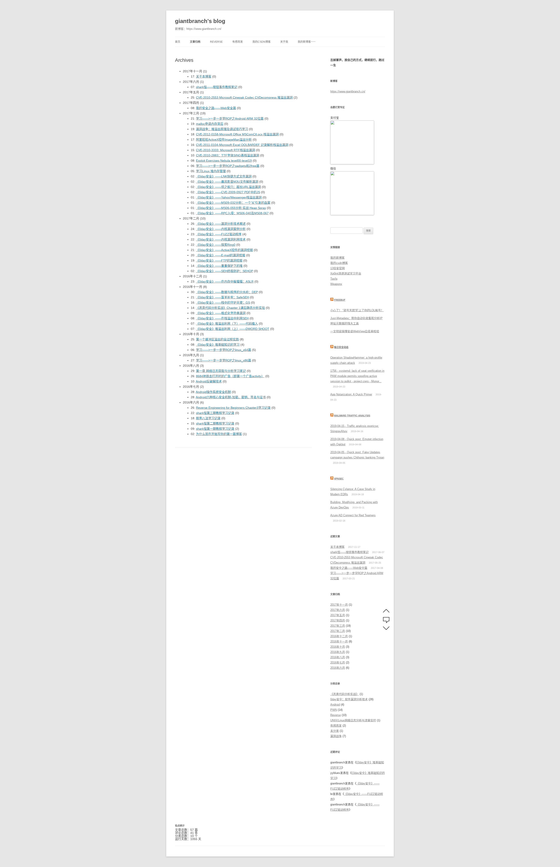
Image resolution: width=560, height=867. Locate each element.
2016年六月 (337, 667)
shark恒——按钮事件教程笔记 (216, 87)
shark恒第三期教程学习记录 (215, 413)
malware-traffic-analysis (352, 415)
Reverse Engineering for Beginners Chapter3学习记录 (233, 407)
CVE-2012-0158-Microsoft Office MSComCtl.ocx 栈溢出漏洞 (237, 134)
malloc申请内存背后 (209, 124)
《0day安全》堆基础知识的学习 (218, 344)
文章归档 (195, 41)
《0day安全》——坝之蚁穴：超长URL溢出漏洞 (228, 187)
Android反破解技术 (209, 381)
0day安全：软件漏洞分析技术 (349, 699)
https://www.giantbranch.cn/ (347, 91)
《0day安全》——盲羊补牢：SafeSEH (222, 297)
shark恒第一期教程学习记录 (215, 428)
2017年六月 (337, 610)
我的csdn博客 (339, 263)
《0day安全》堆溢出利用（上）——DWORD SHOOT (232, 329)
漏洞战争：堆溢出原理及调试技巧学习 (222, 129)
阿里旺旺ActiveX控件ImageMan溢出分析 (224, 139)
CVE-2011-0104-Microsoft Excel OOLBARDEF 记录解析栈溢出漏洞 (242, 145)
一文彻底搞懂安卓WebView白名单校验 (354, 331)
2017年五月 (337, 615)
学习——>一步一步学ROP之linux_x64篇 (223, 350)
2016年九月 (337, 652)
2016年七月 (337, 662)
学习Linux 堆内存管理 (211, 171)
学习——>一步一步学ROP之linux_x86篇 (223, 360)
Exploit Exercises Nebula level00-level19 (224, 160)
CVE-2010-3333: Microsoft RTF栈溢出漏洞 (225, 150)
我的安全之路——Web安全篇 (216, 108)
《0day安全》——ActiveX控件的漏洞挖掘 (224, 250)
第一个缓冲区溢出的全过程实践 (217, 339)
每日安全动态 (341, 347)
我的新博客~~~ (306, 41)
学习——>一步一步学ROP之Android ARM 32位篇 (230, 118)
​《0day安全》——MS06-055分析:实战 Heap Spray (231, 208)
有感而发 (237, 41)
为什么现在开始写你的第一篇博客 (219, 434)
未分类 (334, 731)
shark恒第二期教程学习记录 (215, 423)
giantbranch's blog (200, 21)
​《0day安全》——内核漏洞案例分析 (221, 229)
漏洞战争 (336, 736)
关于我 (284, 41)
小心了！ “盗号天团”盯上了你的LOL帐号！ (357, 310)
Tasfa (333, 278)
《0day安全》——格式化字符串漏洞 (221, 313)
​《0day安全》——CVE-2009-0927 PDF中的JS (228, 192)
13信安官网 (337, 268)
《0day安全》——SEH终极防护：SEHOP (224, 271)
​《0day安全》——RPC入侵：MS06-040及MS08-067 (232, 213)
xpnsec (339, 478)
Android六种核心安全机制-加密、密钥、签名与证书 (231, 397)
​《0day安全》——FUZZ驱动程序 (219, 234)
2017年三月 (337, 625)
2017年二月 (337, 631)
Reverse (216, 41)
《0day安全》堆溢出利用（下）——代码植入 (227, 323)
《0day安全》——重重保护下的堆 (219, 265)
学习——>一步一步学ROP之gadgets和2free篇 (227, 166)
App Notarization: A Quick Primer (351, 394)
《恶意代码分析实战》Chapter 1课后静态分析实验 (230, 308)
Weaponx (336, 284)
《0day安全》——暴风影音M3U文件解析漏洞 (227, 181)
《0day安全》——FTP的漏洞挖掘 (219, 260)
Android (335, 704)
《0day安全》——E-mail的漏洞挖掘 (220, 255)
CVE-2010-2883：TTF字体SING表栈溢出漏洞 (227, 155)
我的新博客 (337, 257)
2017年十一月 (339, 604)
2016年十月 (337, 646)
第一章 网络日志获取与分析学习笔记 (221, 371)
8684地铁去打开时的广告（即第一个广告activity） (230, 376)
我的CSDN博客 (261, 41)
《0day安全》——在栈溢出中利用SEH (222, 318)
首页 (177, 41)
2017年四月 (337, 620)
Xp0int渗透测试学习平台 (345, 273)
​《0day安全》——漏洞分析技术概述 (221, 223)
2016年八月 (337, 657)
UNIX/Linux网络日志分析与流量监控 (353, 720)
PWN (333, 709)
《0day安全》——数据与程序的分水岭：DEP (227, 292)
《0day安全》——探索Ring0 (215, 244)
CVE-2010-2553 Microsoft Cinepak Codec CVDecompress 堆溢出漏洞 (244, 97)
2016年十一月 (339, 641)
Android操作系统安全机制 (213, 392)
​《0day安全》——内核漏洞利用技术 (221, 239)
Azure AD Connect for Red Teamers (353, 515)
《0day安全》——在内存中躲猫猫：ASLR (225, 281)
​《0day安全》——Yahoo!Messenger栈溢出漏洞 (229, 197)
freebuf (339, 300)
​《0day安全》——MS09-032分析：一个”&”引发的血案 (233, 202)
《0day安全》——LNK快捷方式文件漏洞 (224, 176)
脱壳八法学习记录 (208, 418)
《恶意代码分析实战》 (344, 694)
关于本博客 (203, 76)
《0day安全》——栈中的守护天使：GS (223, 302)
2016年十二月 (339, 636)
